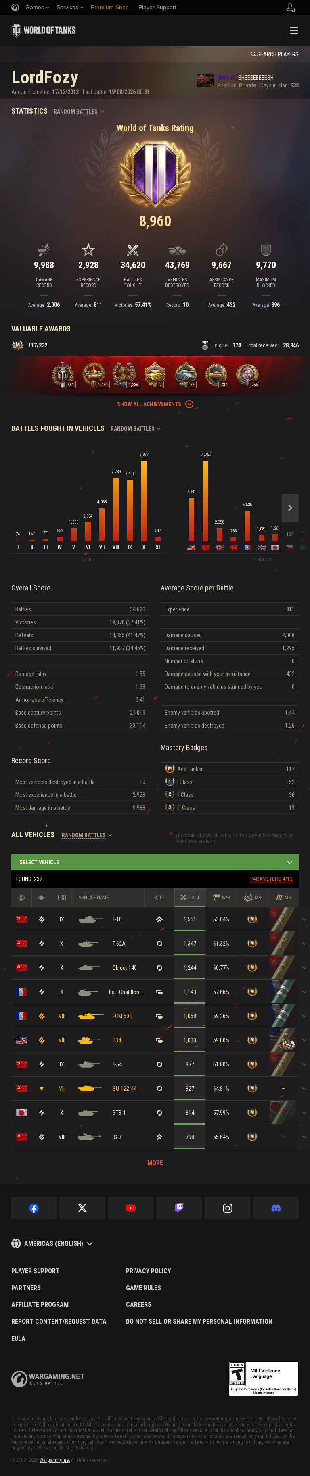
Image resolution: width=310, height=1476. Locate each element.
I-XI (62, 897)
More (155, 1163)
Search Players (278, 54)
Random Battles (76, 111)
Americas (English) (53, 1243)
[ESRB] (263, 1379)
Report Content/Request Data (59, 1321)
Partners (26, 1288)
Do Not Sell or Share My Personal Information (199, 1321)
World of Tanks (43, 30)
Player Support (35, 1271)
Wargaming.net (55, 1460)
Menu (294, 30)
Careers (138, 1304)
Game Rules (143, 1288)
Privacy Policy (148, 1271)
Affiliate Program (40, 1304)
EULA (18, 1338)
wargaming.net (47, 1379)
